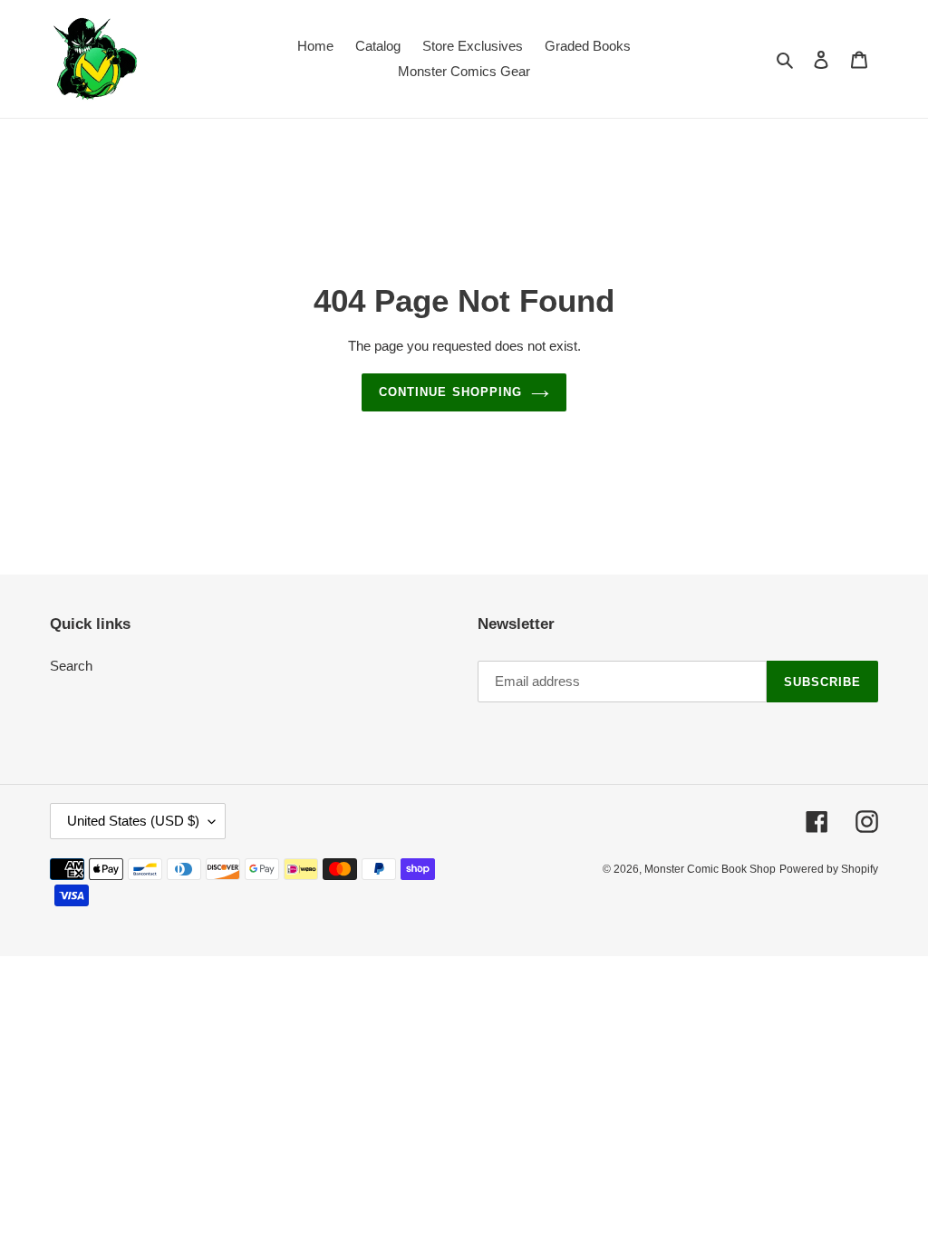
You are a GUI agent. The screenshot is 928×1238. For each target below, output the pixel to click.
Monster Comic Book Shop (710, 869)
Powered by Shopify (828, 869)
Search (71, 665)
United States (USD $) (133, 820)
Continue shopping (450, 392)
